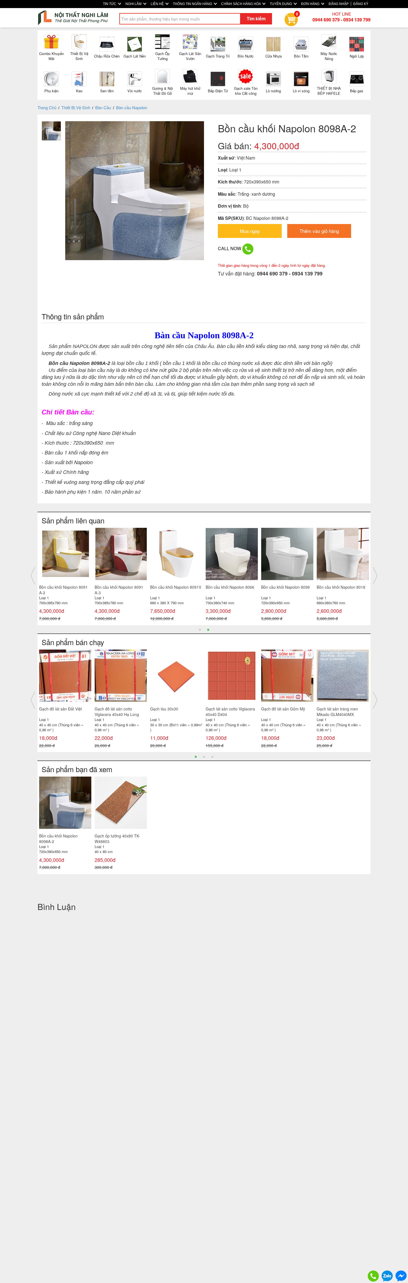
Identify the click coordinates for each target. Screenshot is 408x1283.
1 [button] (200, 629)
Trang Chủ (46, 107)
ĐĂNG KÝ (360, 4)
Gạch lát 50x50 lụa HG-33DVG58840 (287, 711)
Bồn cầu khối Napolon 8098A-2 (58, 838)
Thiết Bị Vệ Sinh (75, 107)
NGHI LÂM (133, 4)
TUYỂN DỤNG (281, 4)
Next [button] (375, 575)
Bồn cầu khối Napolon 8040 (230, 587)
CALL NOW (230, 248)
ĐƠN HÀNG (310, 4)
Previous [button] (33, 575)
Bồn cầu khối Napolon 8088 (119, 587)
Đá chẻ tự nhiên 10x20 (176, 709)
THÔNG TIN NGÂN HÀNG (193, 4)
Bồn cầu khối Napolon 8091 (285, 587)
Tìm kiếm (256, 18)
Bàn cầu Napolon (131, 107)
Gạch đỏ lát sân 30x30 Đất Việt (234, 711)
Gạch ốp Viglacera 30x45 (67, 709)
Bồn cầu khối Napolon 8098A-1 (58, 589)
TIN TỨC (110, 4)
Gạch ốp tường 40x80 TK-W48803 (117, 838)
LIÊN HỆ (158, 4)
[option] (65, 575)
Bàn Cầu (103, 107)
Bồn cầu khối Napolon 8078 (174, 587)
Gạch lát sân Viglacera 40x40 (126, 709)
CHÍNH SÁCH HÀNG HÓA (241, 4)
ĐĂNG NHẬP (339, 4)
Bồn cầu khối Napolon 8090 (341, 587)
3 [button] (212, 756)
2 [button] (208, 629)
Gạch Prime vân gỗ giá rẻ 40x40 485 (344, 711)
